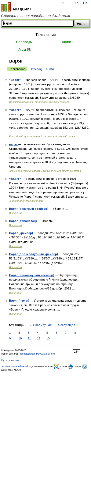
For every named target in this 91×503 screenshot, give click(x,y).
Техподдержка (27, 353)
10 (20, 338)
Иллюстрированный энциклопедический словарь (39, 102)
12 (38, 338)
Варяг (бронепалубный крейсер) (33, 254)
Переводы (24, 42)
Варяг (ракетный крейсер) (28, 208)
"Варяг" (15, 79)
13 (48, 338)
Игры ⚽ (24, 49)
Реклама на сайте (45, 353)
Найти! (81, 23)
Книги (66, 42)
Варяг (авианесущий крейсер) (31, 275)
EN (61, 3)
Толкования (46, 35)
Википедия (15, 213)
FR (85, 3)
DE (69, 3)
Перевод (36, 69)
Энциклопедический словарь (26, 200)
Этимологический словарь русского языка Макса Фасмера (45, 171)
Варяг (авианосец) (23, 220)
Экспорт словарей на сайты (16, 366)
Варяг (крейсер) (21, 233)
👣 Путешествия (10, 360)
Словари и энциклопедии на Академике (36, 16)
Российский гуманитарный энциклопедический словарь (43, 136)
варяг (13, 144)
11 (29, 338)
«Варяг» (15, 109)
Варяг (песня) (19, 300)
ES (77, 3)
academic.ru (16, 6)
